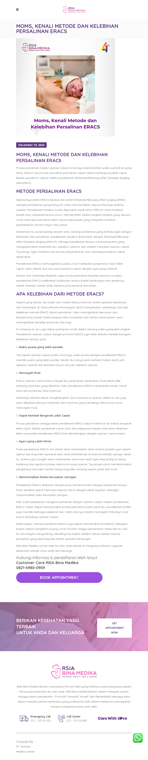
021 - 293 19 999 (41, 720)
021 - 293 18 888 (77, 720)
